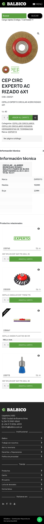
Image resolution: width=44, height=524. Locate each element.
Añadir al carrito (20, 117)
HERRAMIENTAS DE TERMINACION (17, 129)
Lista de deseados (9, 485)
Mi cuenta (6, 480)
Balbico (4, 438)
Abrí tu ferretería (8, 448)
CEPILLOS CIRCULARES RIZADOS (17, 126)
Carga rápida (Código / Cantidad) (17, 20)
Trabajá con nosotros (10, 443)
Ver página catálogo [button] (12, 138)
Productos (6, 471)
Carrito (4, 475)
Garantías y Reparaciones (12, 452)
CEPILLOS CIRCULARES (23, 123)
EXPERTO (12, 132)
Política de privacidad (10, 457)
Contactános (7, 489)
